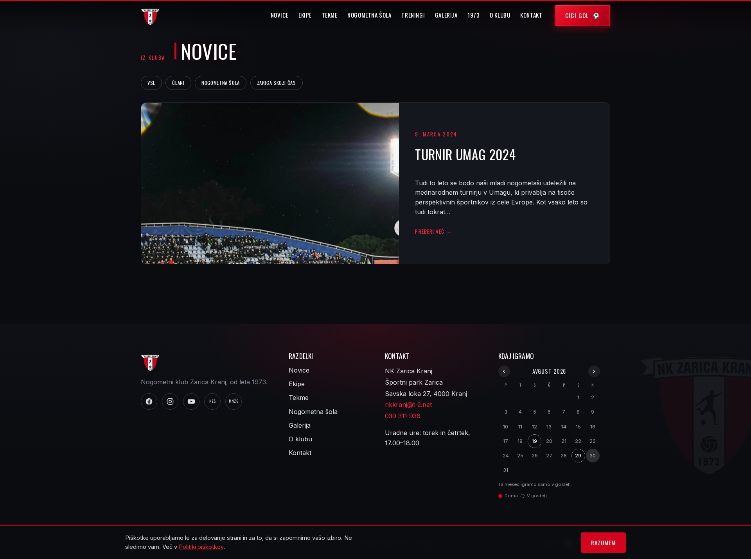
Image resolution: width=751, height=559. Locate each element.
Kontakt (531, 15)
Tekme (330, 15)
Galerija (446, 15)
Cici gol (577, 15)
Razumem (603, 542)
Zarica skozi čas (276, 82)
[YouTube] (191, 401)
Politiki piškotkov (201, 546)
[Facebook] (149, 401)
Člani (178, 82)
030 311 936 (402, 416)
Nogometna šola (369, 15)
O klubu (500, 15)
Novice (280, 15)
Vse (151, 82)
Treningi (413, 15)
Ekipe (305, 15)
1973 (473, 15)
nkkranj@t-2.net (408, 404)
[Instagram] (170, 401)
